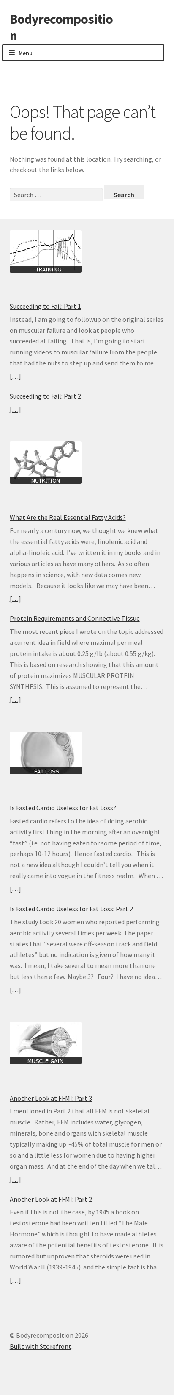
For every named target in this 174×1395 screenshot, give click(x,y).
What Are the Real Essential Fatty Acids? (68, 517)
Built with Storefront (40, 1346)
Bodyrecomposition (61, 27)
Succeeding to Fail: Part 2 (45, 396)
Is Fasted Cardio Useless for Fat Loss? (63, 808)
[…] (15, 376)
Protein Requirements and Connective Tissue (75, 618)
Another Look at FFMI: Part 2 (51, 1199)
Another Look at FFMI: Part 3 (51, 1098)
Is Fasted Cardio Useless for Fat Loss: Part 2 (71, 908)
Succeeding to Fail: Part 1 (45, 306)
